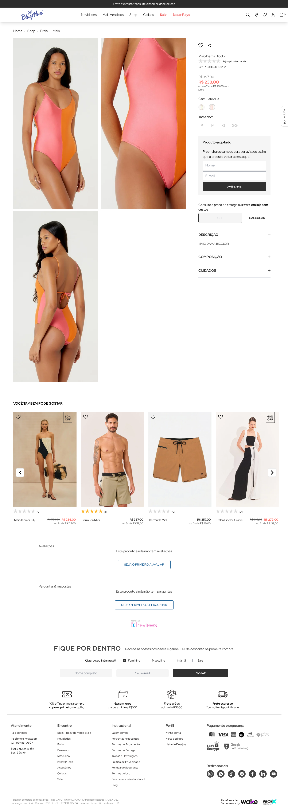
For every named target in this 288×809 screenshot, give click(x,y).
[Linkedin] (263, 774)
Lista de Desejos (176, 744)
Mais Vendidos (113, 14)
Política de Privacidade (126, 762)
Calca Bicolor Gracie (230, 520)
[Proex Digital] (270, 801)
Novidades (89, 14)
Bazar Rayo (181, 14)
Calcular (257, 218)
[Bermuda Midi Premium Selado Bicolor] (112, 459)
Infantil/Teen (65, 762)
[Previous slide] (20, 472)
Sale (163, 14)
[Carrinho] (282, 15)
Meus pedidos (174, 738)
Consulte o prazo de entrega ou (233, 207)
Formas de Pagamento (126, 744)
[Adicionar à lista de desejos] (200, 45)
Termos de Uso (121, 773)
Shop (133, 14)
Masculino (158, 660)
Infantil (181, 660)
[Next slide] (272, 472)
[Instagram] (210, 774)
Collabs (148, 14)
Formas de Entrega (123, 750)
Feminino (134, 660)
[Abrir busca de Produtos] (248, 15)
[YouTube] (273, 774)
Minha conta (173, 733)
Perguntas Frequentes (125, 738)
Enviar (201, 673)
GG (235, 125)
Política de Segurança (125, 767)
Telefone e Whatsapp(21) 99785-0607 (24, 741)
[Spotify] (242, 774)
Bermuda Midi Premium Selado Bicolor (92, 520)
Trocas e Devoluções (124, 756)
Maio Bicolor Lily (24, 520)
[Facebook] (252, 774)
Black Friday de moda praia (74, 733)
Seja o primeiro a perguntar (144, 605)
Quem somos (120, 733)
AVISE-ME (234, 186)
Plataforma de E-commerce (229, 802)
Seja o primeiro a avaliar (144, 564)
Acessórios (64, 767)
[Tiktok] (231, 774)
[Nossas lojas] (256, 15)
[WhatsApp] (221, 774)
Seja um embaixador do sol (128, 779)
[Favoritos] (265, 15)
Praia (60, 744)
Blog (115, 785)
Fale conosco (19, 733)
